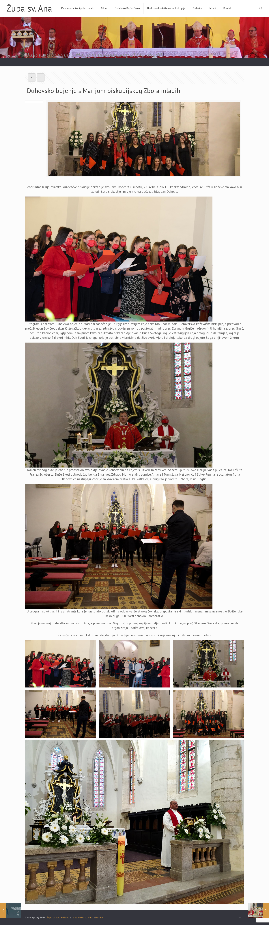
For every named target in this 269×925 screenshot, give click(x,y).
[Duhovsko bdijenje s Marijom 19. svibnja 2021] (10, 910)
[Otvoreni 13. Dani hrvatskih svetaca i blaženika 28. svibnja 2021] (258, 910)
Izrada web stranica (82, 917)
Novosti (232, 53)
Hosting (99, 917)
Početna (215, 53)
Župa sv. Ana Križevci (58, 917)
